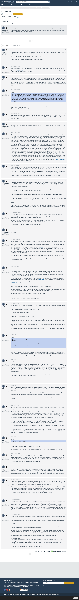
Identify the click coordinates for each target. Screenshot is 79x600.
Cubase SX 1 (14, 282)
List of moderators (34, 557)
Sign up (68, 582)
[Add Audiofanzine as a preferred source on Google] (24, 590)
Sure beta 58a (42, 247)
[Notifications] (77, 1)
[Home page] (1, 8)
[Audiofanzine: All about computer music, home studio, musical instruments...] (7, 2)
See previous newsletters (48, 585)
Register (48, 551)
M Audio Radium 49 (59, 159)
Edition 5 (40, 522)
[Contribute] (18, 17)
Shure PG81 (41, 279)
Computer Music (17, 8)
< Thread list (64, 551)
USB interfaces (33, 8)
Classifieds (17, 4)
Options (41, 551)
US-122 (39, 8)
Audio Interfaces (25, 8)
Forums (5, 8)
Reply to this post (57, 551)
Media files (28, 4)
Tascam (10, 8)
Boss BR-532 (20, 70)
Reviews (7, 4)
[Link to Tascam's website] (12, 11)
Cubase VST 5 (32, 262)
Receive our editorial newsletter (50, 580)
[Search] (49, 2)
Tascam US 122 (4, 21)
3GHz (23, 262)
